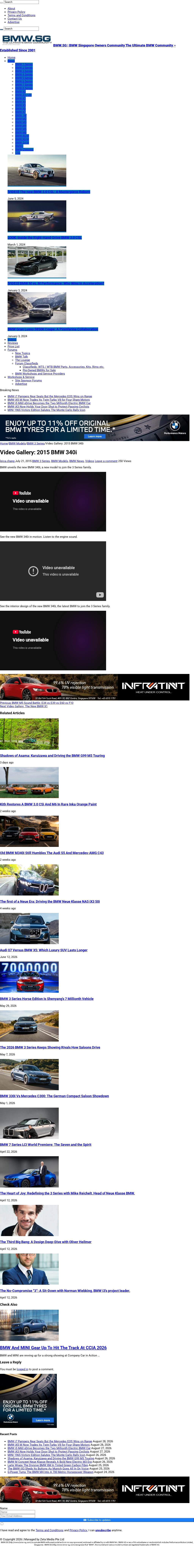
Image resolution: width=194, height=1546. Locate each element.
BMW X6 (20, 108)
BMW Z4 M (22, 142)
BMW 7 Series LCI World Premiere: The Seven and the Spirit (45, 1145)
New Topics (22, 353)
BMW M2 (21, 119)
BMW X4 (20, 101)
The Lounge (22, 360)
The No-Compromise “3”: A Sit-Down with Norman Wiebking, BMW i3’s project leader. (65, 1291)
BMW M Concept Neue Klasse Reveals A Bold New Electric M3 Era (50, 1462)
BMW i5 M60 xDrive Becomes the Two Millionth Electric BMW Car (49, 403)
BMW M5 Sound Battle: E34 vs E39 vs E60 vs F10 (36, 703)
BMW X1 (20, 98)
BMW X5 (20, 105)
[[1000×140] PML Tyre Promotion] (94, 440)
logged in (22, 1369)
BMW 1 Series (24, 64)
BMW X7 (20, 112)
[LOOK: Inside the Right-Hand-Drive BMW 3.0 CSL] (37, 230)
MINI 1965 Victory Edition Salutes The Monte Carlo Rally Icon (46, 410)
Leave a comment (106, 461)
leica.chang (7, 461)
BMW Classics (24, 149)
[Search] (1, 2)
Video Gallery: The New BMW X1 (24, 706)
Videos (12, 339)
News (11, 61)
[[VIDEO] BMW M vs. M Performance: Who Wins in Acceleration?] (37, 276)
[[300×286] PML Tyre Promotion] (28, 1427)
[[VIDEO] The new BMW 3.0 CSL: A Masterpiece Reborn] (37, 185)
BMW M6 (21, 132)
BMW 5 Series (24, 78)
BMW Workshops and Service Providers (40, 373)
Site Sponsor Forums (28, 380)
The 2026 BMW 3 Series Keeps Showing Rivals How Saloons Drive (50, 1047)
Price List (14, 346)
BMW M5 (21, 129)
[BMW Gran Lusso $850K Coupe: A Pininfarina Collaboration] (37, 322)
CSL (17, 153)
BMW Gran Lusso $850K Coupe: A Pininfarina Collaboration (53, 329)
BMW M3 (21, 122)
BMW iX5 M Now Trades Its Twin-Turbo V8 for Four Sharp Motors (49, 399)
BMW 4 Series (24, 74)
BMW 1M (21, 115)
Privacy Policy (16, 12)
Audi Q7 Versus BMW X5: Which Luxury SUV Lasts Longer (44, 950)
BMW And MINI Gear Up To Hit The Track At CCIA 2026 (53, 1347)
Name (4, 1508)
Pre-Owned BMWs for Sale (39, 370)
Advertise (14, 22)
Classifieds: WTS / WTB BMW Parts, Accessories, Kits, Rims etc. (63, 367)
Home (11, 57)
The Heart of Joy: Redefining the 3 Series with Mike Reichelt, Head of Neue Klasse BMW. (67, 1193)
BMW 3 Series (24, 71)
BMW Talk (21, 356)
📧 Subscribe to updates (97, 1520)
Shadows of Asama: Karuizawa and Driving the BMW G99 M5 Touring (52, 756)
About (11, 8)
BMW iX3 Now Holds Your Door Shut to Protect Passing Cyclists (48, 406)
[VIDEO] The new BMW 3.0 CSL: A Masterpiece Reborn (49, 192)
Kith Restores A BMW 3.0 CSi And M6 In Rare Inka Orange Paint (48, 804)
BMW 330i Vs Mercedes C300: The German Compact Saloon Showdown (54, 1096)
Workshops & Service (21, 377)
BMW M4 (21, 125)
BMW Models (17, 443)
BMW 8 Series (24, 88)
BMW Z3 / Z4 (23, 95)
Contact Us (15, 18)
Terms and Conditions (21, 15)
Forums (12, 350)
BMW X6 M (22, 139)
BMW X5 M (22, 136)
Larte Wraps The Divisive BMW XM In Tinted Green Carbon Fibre (48, 1465)
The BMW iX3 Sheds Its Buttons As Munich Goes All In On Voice (48, 1468)
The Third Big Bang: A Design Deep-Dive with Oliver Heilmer (46, 1242)
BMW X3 (20, 91)
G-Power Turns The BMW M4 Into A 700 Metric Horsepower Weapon (50, 1472)
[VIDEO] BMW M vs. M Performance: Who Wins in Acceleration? (56, 283)
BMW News (76, 461)
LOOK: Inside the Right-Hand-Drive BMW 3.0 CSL (45, 238)
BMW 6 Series (24, 81)
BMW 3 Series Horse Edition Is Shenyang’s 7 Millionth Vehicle (47, 999)
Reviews (13, 343)
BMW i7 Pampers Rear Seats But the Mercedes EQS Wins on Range (50, 396)
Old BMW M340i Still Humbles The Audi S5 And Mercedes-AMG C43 (52, 853)
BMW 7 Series (24, 84)
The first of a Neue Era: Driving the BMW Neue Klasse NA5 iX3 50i (50, 901)
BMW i (19, 146)
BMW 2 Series (24, 67)
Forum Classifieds (26, 363)
